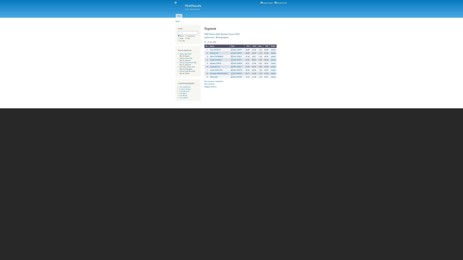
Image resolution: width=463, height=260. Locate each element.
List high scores (184, 91)
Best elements (209, 84)
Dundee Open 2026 (185, 54)
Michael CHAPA (215, 63)
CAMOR (239, 63)
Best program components (213, 81)
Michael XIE (214, 53)
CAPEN (239, 77)
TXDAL (239, 66)
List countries (184, 98)
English (270, 3)
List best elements (185, 89)
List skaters (183, 93)
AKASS (239, 73)
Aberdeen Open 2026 (186, 58)
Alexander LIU (215, 66)
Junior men (209, 37)
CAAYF (239, 53)
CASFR (239, 50)
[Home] (178, 3)
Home (179, 16)
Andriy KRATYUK (216, 70)
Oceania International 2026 (188, 63)
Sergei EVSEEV (216, 60)
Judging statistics (210, 86)
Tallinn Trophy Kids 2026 (187, 71)
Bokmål (284, 3)
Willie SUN (214, 77)
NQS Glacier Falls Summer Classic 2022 (222, 33)
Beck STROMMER (216, 56)
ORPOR (239, 70)
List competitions (185, 87)
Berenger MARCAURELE (219, 73)
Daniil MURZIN (215, 50)
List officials (183, 95)
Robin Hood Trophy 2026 (187, 67)
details (273, 50)
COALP (239, 56)
